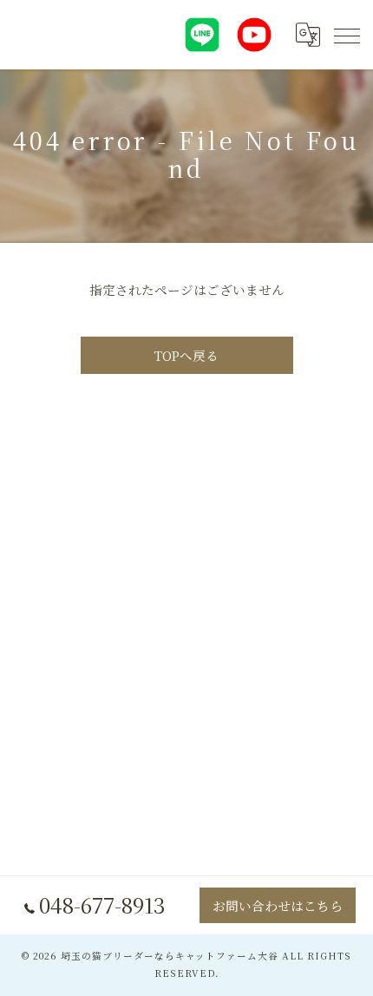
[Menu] (346, 35)
